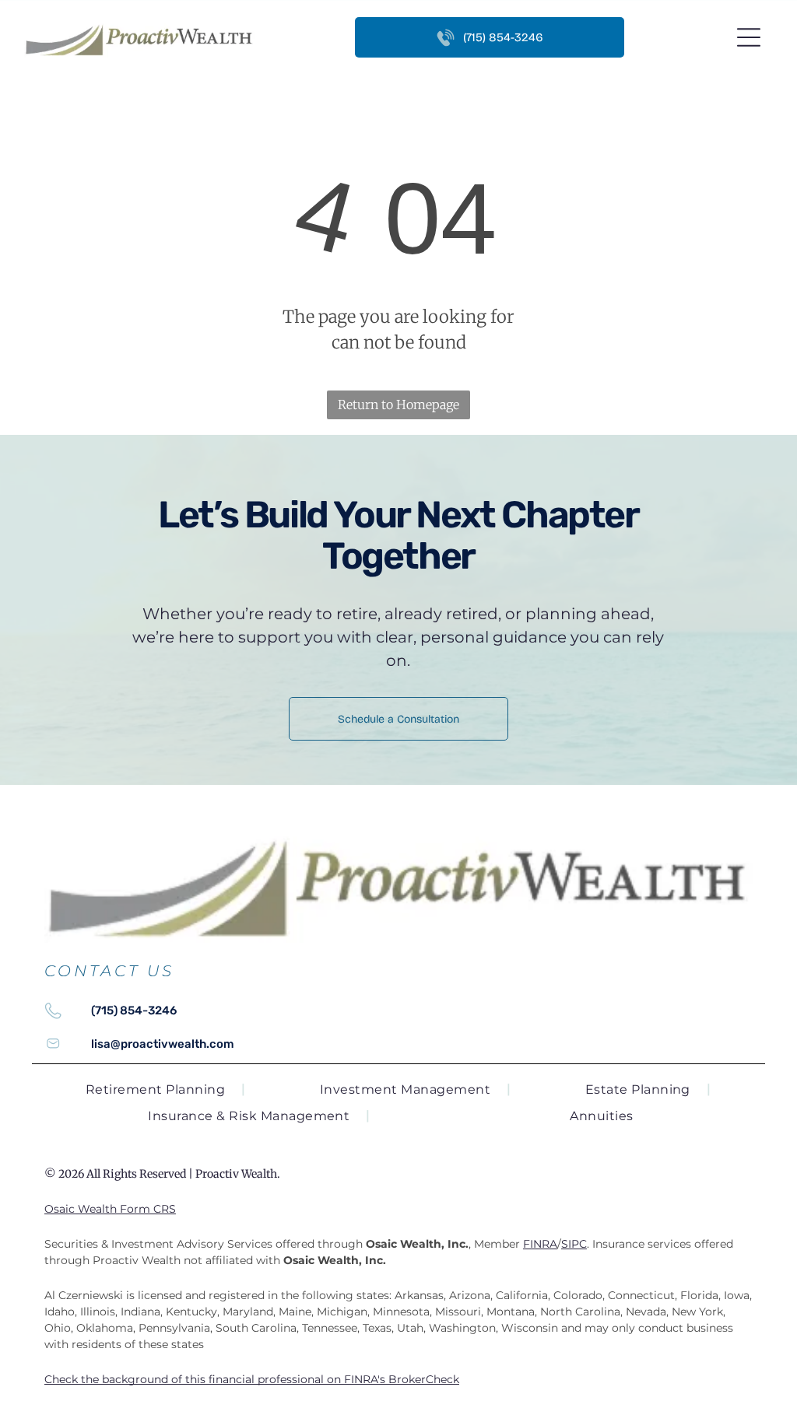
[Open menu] (748, 37)
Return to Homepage (398, 404)
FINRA (540, 1244)
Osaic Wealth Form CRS (110, 1209)
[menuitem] (166, 1090)
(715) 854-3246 (134, 1010)
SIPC (574, 1244)
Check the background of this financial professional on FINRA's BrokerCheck (251, 1379)
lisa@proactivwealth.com (162, 1044)
